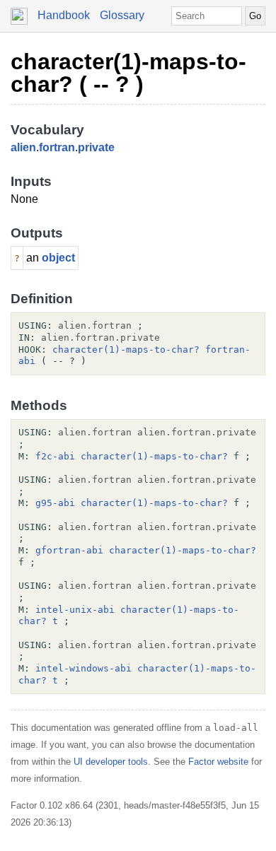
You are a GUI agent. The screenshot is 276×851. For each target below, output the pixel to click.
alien (23, 147)
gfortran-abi (69, 550)
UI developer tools (111, 761)
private (96, 147)
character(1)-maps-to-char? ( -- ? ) (128, 73)
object (58, 258)
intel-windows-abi (83, 668)
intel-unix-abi (75, 609)
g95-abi (55, 503)
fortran (57, 147)
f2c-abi (55, 456)
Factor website (218, 761)
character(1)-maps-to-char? (126, 349)
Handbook (64, 15)
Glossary (122, 15)
